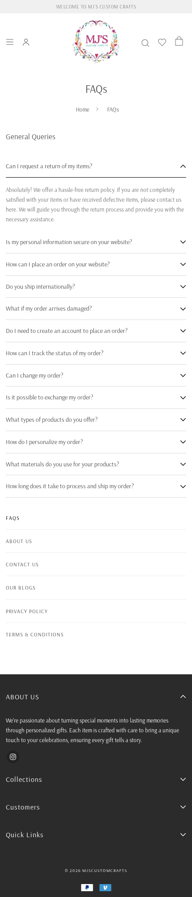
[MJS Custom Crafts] (96, 42)
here (11, 209)
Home (82, 109)
